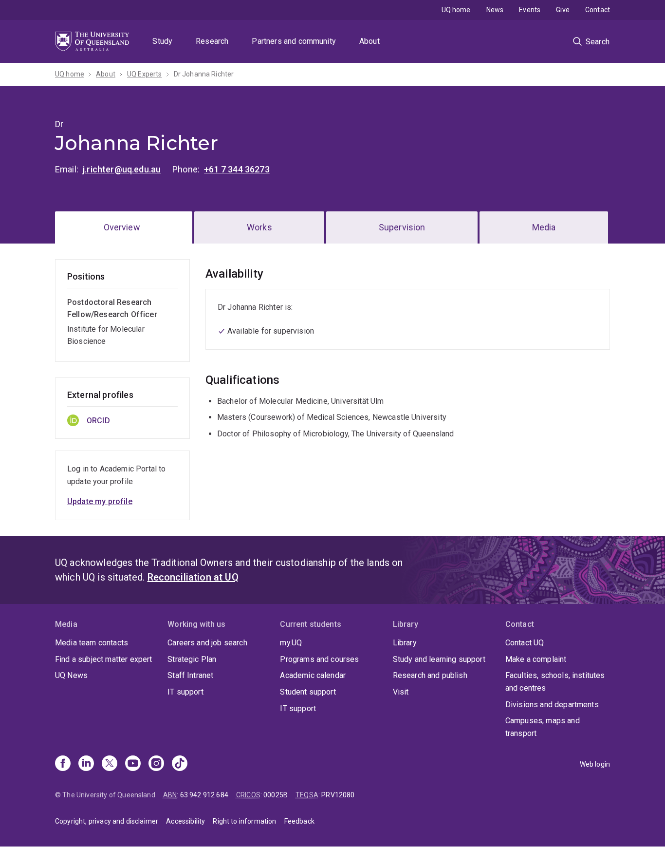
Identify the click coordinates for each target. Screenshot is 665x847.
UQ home (456, 10)
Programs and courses (319, 659)
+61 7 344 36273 (236, 169)
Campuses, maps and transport (542, 727)
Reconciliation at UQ (193, 577)
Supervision (402, 227)
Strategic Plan (191, 659)
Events (529, 10)
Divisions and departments (552, 704)
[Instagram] (156, 764)
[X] (109, 764)
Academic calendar (313, 675)
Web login (595, 764)
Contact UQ (524, 642)
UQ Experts (144, 74)
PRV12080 (337, 795)
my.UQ (291, 642)
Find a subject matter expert (103, 659)
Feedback (299, 821)
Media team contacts (91, 642)
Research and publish (430, 675)
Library (405, 642)
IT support (185, 691)
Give (563, 10)
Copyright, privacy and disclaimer (106, 821)
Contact (597, 10)
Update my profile (99, 501)
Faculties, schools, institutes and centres (555, 682)
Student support (307, 691)
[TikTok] (179, 764)
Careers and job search (207, 642)
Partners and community (294, 41)
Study (162, 41)
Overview (122, 227)
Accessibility (185, 821)
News (495, 10)
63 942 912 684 (204, 795)
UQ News (71, 675)
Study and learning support (439, 659)
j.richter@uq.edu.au (122, 169)
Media (544, 227)
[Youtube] (133, 764)
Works (259, 227)
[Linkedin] (86, 764)
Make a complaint (536, 659)
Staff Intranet (190, 675)
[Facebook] (63, 764)
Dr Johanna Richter (204, 74)
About (369, 41)
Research (212, 41)
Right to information (244, 821)
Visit (401, 691)
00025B (275, 795)
